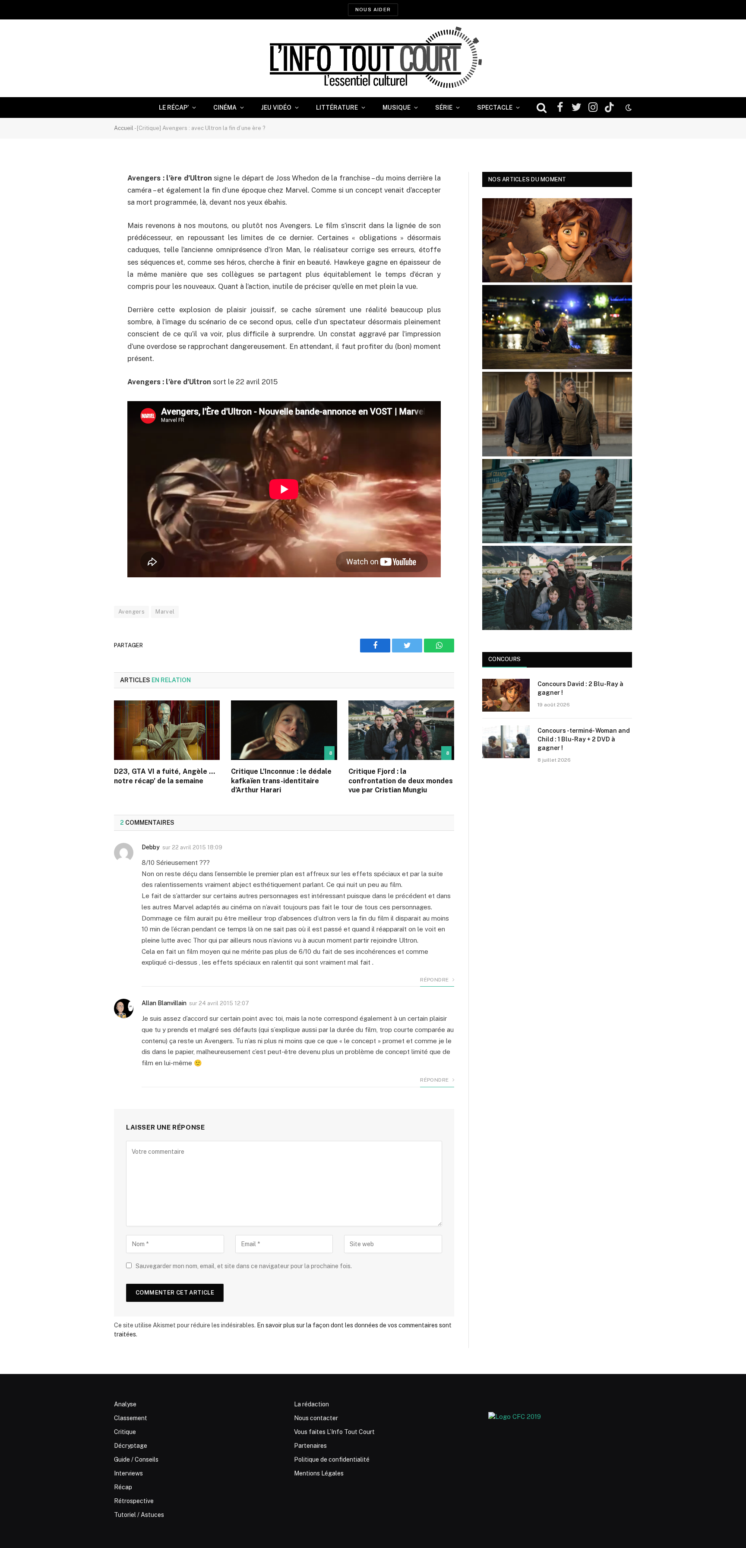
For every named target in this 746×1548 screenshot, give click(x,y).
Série (443, 107)
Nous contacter (316, 1418)
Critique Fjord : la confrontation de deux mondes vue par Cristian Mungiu (400, 781)
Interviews (128, 1473)
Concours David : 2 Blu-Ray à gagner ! (580, 688)
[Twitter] (83, 222)
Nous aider (373, 9)
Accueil (123, 128)
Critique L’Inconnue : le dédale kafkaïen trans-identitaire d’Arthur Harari (281, 781)
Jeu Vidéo (276, 107)
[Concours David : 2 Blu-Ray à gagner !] (506, 695)
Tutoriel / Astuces (139, 1514)
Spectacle (494, 107)
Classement (130, 1418)
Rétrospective (134, 1500)
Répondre (435, 980)
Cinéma (225, 107)
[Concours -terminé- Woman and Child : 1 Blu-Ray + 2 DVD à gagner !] (506, 741)
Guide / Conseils (136, 1459)
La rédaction (311, 1404)
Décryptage (130, 1445)
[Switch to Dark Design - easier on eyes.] (627, 107)
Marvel (164, 611)
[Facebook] (83, 200)
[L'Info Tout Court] (373, 58)
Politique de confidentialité (332, 1459)
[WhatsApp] (83, 244)
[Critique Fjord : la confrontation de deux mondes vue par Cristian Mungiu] (401, 730)
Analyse (125, 1404)
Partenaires (310, 1445)
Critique (125, 1431)
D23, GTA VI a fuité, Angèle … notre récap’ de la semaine (164, 776)
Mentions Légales (319, 1473)
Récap (123, 1487)
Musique (396, 107)
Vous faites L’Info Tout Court (334, 1431)
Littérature (337, 107)
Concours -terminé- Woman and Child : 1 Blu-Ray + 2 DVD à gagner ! (583, 739)
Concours (504, 659)
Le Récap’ (174, 107)
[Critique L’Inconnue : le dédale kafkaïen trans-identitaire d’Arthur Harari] (284, 730)
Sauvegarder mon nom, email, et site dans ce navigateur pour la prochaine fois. (244, 1266)
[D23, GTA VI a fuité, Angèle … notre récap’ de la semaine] (167, 730)
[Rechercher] (541, 107)
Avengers (131, 611)
